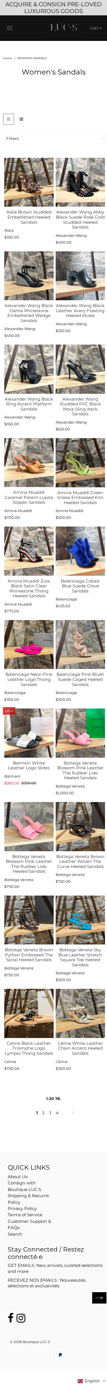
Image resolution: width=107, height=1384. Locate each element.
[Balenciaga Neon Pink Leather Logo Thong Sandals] (29, 644)
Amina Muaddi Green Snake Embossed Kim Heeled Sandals (80, 497)
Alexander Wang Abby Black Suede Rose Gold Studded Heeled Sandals (80, 219)
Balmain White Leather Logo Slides (29, 765)
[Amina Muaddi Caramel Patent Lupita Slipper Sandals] (29, 462)
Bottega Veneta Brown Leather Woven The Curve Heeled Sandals (80, 861)
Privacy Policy (22, 1208)
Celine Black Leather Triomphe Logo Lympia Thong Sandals (29, 1048)
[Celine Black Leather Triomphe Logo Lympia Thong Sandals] (29, 1013)
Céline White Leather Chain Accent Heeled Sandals (80, 1048)
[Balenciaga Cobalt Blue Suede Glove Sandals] (80, 551)
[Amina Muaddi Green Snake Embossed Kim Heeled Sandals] (80, 462)
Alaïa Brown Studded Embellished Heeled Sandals (28, 217)
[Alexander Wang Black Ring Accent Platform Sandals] (29, 369)
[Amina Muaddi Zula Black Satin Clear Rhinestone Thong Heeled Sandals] (29, 551)
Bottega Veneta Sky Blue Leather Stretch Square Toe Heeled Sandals (80, 957)
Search (15, 1234)
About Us (17, 1176)
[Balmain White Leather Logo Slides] (29, 733)
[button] (92, 1381)
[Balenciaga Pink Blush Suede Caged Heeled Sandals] (80, 644)
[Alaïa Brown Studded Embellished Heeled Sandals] (29, 182)
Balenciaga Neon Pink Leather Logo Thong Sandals (29, 679)
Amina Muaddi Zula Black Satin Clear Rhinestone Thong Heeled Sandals (29, 588)
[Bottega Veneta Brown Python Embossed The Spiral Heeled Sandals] (29, 920)
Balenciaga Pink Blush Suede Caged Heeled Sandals (80, 679)
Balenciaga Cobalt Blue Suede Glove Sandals (80, 586)
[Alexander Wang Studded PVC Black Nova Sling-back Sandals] (80, 369)
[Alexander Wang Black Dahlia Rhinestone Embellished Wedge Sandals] (29, 276)
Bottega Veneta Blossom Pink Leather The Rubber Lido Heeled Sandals (80, 770)
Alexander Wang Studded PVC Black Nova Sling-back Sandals (80, 406)
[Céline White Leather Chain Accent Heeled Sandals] (80, 1013)
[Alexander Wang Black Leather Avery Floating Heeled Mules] (80, 276)
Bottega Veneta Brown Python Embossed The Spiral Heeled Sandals (29, 954)
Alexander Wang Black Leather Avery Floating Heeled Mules (80, 310)
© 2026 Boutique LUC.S (30, 1342)
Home (7, 58)
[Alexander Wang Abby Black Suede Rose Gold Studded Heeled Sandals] (80, 182)
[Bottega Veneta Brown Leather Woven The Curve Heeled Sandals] (80, 826)
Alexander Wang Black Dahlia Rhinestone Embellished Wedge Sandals (29, 313)
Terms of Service (25, 1214)
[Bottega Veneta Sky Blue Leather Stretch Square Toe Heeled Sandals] (80, 920)
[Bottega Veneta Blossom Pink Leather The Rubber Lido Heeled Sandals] (80, 733)
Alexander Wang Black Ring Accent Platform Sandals (29, 404)
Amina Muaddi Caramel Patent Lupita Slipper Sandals (29, 497)
